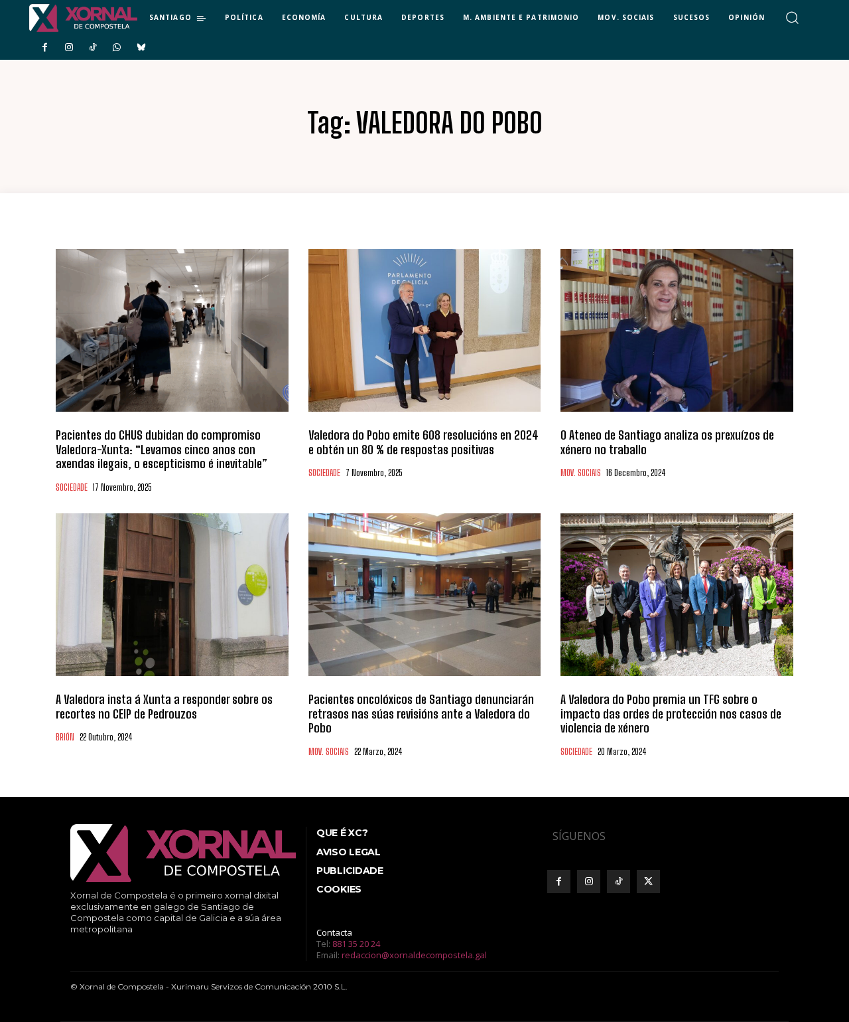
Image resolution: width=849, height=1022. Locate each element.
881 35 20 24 (356, 944)
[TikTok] (93, 48)
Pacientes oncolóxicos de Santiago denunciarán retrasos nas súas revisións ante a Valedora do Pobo (421, 713)
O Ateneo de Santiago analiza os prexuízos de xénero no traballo (667, 442)
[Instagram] (68, 48)
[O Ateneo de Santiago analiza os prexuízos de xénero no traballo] (676, 330)
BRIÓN (65, 737)
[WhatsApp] (117, 48)
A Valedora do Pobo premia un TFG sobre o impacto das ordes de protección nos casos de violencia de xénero (670, 713)
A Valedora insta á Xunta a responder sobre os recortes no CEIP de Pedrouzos (164, 706)
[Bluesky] (141, 48)
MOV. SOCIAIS (580, 473)
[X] (648, 881)
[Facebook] (44, 48)
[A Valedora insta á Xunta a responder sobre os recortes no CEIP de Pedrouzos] (172, 594)
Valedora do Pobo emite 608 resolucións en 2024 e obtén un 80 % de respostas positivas (423, 442)
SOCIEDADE (72, 488)
